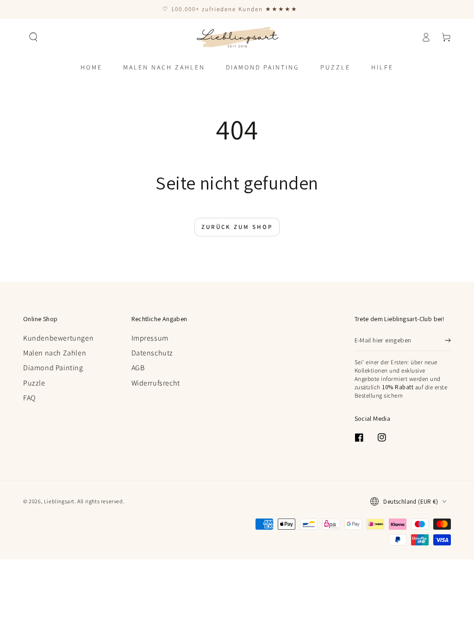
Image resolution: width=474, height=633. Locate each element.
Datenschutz (152, 353)
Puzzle (34, 383)
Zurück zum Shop (237, 227)
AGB (138, 368)
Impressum (149, 338)
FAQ (29, 398)
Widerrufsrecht (155, 383)
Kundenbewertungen (58, 338)
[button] (33, 37)
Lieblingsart (59, 501)
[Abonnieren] (448, 340)
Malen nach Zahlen (54, 353)
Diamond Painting (53, 368)
